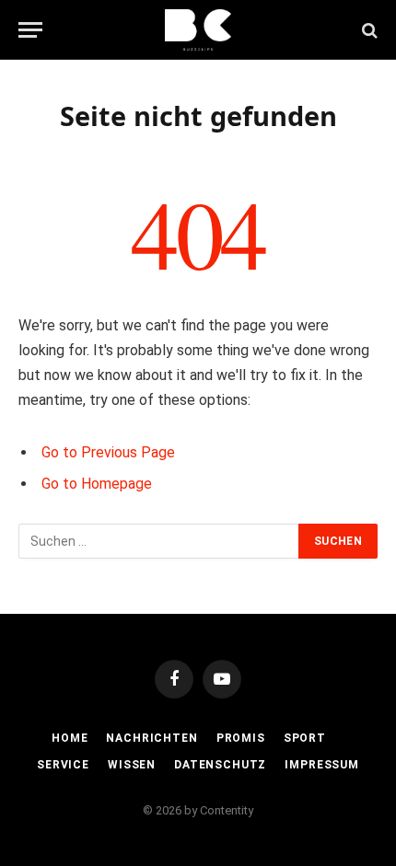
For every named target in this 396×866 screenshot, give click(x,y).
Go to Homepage (96, 483)
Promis (240, 738)
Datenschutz (220, 764)
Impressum (322, 764)
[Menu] (30, 30)
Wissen (132, 764)
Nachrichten (151, 738)
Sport (305, 738)
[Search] (368, 30)
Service (63, 764)
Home (69, 738)
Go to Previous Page (108, 452)
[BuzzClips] (198, 30)
